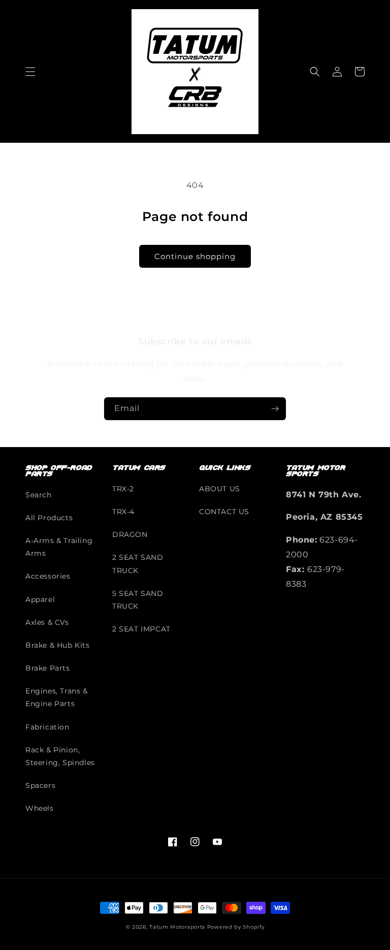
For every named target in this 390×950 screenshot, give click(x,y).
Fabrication (47, 727)
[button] (30, 71)
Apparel (40, 599)
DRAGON (130, 534)
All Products (49, 517)
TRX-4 (123, 511)
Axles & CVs (47, 622)
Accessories (48, 576)
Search (38, 494)
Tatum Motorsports (177, 927)
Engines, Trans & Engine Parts (56, 697)
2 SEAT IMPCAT (141, 629)
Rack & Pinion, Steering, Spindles (60, 756)
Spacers (40, 785)
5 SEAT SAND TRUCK (138, 600)
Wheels (39, 808)
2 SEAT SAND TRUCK (138, 564)
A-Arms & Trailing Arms (58, 547)
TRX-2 (123, 488)
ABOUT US (219, 488)
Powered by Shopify (236, 927)
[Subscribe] (275, 409)
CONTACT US (224, 511)
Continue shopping (195, 256)
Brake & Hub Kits (57, 645)
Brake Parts (47, 668)
